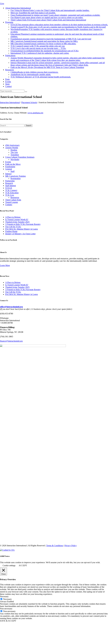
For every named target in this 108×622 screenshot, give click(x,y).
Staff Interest (10, 185)
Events (8, 81)
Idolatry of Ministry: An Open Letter (20, 234)
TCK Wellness (41, 77)
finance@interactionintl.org (11, 341)
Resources (9, 70)
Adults (31, 74)
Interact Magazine (58, 63)
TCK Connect (38, 46)
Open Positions (55, 15)
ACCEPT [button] (23, 565)
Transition (15, 155)
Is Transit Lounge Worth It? (16, 219)
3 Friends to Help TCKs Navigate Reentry (23, 224)
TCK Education (12, 193)
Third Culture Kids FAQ (48, 20)
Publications (10, 55)
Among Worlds (11, 147)
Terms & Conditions (54, 545)
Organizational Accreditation (44, 51)
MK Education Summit (43, 43)
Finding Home (11, 231)
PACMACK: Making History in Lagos (21, 229)
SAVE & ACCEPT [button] (8, 621)
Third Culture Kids (13, 200)
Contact (8, 86)
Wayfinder (15, 159)
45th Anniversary (12, 145)
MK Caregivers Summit (44, 41)
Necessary (7, 599)
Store (7, 84)
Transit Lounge (58, 27)
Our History (47, 17)
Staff (12, 171)
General (8, 169)
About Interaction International (18, 8)
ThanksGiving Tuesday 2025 (17, 222)
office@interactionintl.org (11, 307)
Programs (9, 22)
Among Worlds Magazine (58, 59)
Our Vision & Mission (50, 10)
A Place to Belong (12, 217)
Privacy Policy (71, 545)
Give (2, 3)
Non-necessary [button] (6, 608)
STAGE (59, 24)
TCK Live (38, 48)
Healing (14, 150)
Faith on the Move (47, 67)
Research (9, 183)
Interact (8, 174)
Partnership (10, 181)
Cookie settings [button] (9, 565)
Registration (16, 178)
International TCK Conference (40, 53)
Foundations (51, 39)
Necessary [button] (4, 596)
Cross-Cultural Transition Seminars (19, 157)
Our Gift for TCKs (13, 226)
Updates (8, 204)
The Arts (14, 152)
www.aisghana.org (35, 113)
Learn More (5, 265)
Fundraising (10, 166)
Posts (7, 79)
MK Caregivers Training (15, 176)
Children (34, 72)
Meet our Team (33, 13)
